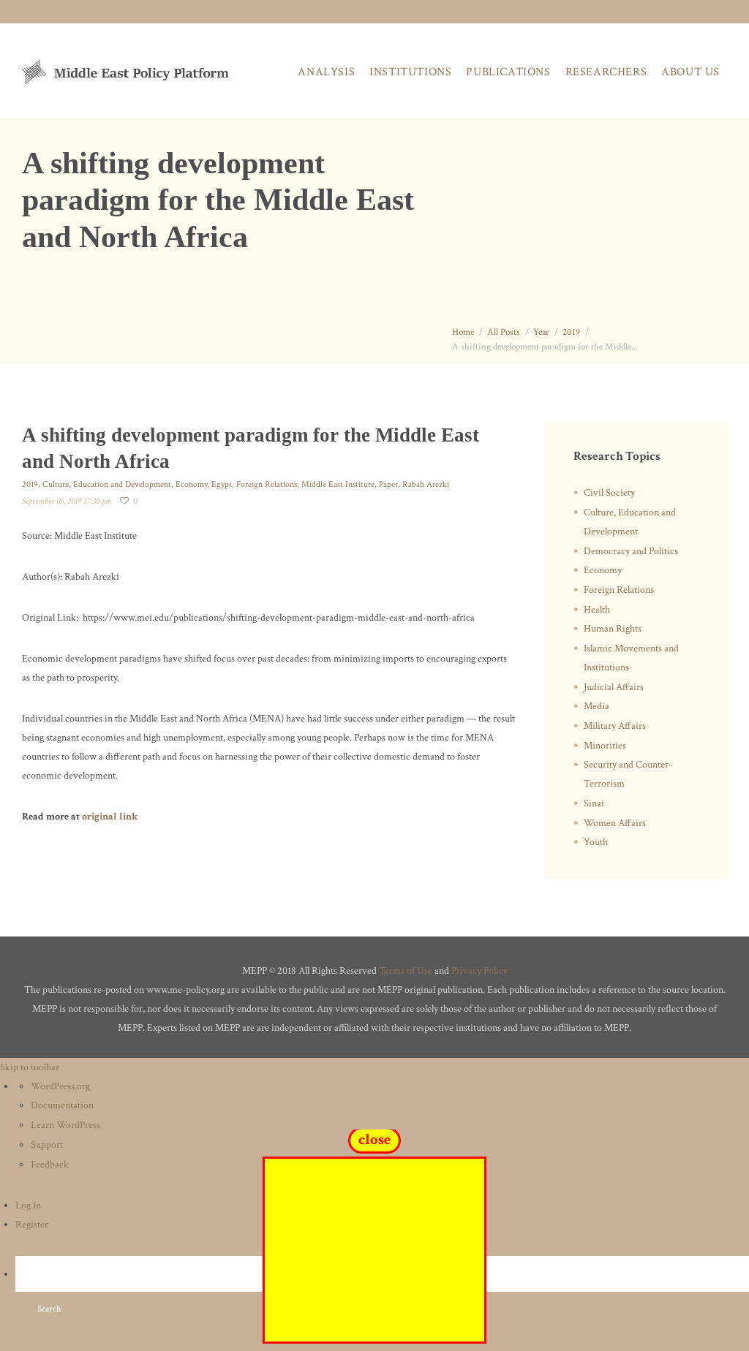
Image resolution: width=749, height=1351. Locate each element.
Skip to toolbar (29, 1067)
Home (463, 332)
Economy (191, 484)
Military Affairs (615, 726)
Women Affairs (615, 823)
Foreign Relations (266, 484)
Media (596, 706)
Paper (388, 484)
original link (110, 816)
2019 (571, 332)
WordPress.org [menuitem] (60, 1086)
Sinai (594, 803)
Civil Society (609, 492)
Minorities (605, 745)
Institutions (410, 72)
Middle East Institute (337, 484)
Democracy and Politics (631, 551)
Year (541, 332)
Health (597, 609)
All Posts (503, 332)
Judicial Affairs (614, 687)
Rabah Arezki (425, 484)
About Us (690, 72)
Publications (508, 72)
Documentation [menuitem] (62, 1105)
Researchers (606, 72)
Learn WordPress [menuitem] (65, 1125)
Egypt (221, 484)
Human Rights (612, 628)
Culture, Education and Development (106, 484)
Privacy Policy (479, 970)
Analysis (326, 72)
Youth (596, 842)
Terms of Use (405, 970)
